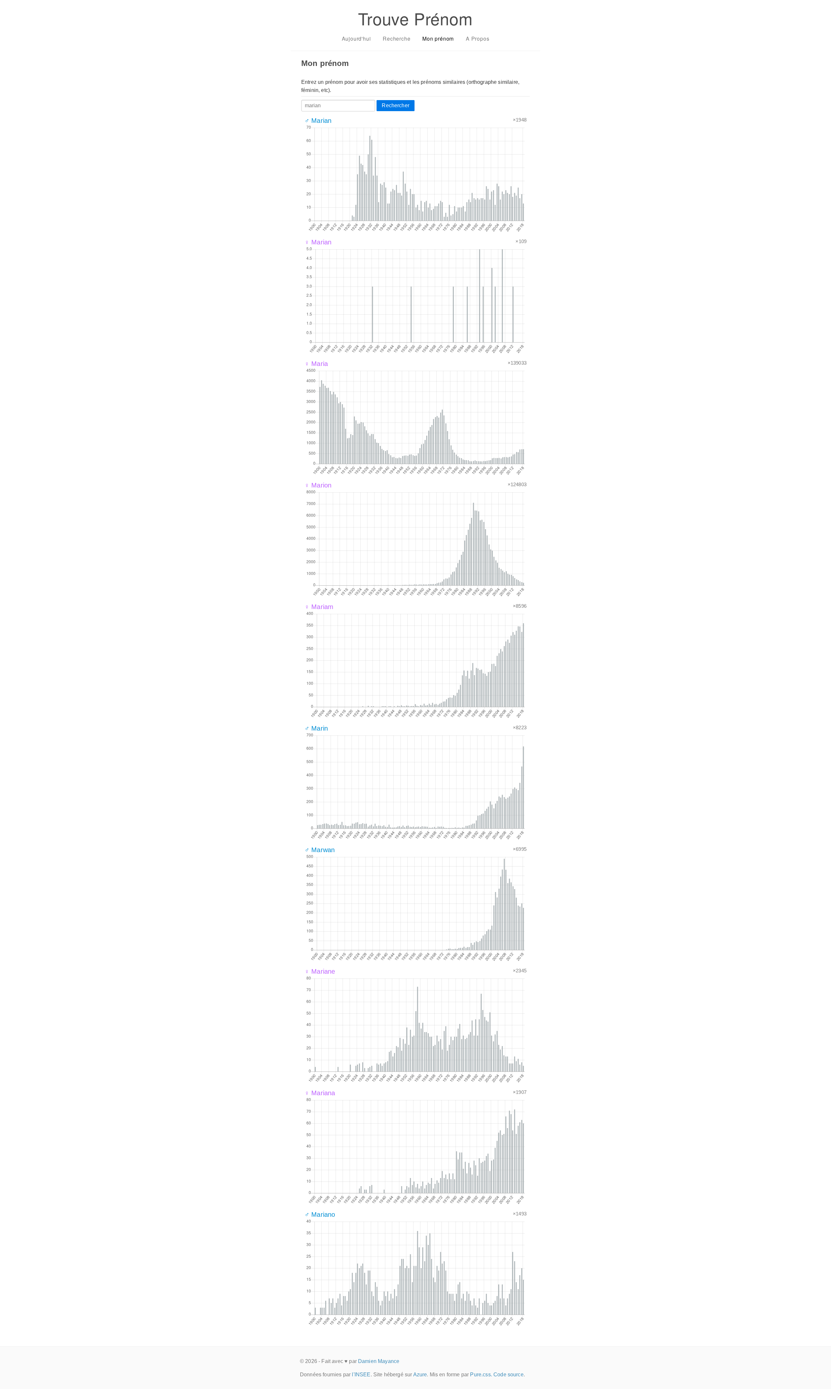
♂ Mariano (319, 1214)
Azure (420, 1374)
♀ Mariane (319, 971)
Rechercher (395, 105)
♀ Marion (317, 485)
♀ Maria (316, 363)
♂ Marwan (319, 849)
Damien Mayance (378, 1361)
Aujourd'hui (356, 38)
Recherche (396, 38)
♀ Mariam (318, 606)
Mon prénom (438, 38)
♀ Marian (317, 242)
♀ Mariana (319, 1093)
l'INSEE (361, 1374)
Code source (508, 1374)
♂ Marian (317, 120)
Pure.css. (481, 1374)
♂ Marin (316, 728)
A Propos (477, 38)
